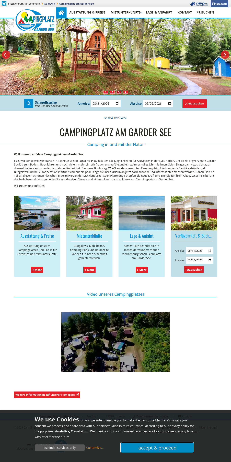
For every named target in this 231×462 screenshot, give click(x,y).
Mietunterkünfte (125, 12)
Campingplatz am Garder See (76, 3)
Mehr (38, 270)
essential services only (60, 448)
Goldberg (49, 3)
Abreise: (136, 103)
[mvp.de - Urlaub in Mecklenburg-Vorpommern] (200, 4)
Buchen (207, 12)
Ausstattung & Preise (87, 12)
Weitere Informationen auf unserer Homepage (45, 395)
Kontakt (185, 12)
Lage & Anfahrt (159, 12)
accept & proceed (157, 447)
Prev (6, 54)
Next (225, 54)
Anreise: (84, 103)
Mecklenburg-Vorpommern (24, 3)
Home (61, 12)
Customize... (95, 448)
